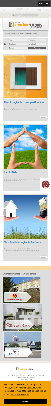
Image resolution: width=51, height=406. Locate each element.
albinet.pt (32, 377)
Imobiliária (10, 172)
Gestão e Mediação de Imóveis (22, 242)
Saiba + (43, 117)
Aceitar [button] (25, 401)
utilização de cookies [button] (19, 394)
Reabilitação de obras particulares (24, 102)
